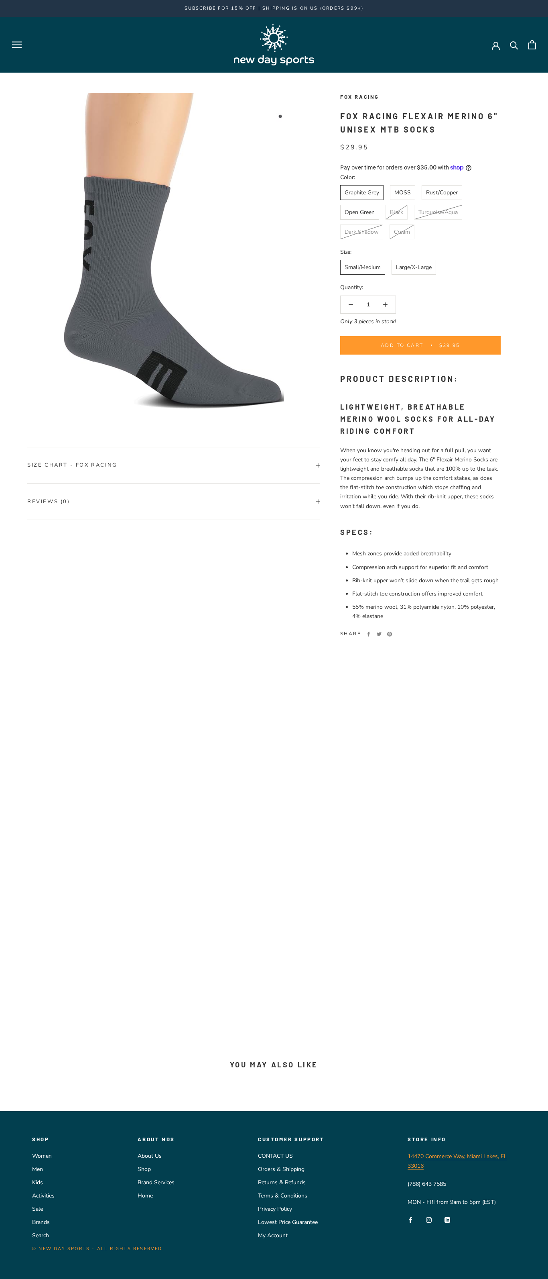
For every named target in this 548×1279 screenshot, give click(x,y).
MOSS (402, 192)
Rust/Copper (442, 192)
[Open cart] (532, 44)
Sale (37, 1209)
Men (37, 1169)
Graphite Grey (362, 192)
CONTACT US (275, 1156)
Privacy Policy (275, 1209)
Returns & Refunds (282, 1182)
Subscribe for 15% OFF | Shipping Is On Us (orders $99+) (274, 8)
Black (396, 212)
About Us (150, 1156)
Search (40, 1235)
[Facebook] (368, 634)
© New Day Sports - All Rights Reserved (97, 1249)
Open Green (360, 212)
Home (145, 1195)
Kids (37, 1182)
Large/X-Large (414, 267)
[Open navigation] (17, 44)
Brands (41, 1222)
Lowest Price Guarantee (288, 1222)
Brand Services (156, 1182)
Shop (144, 1169)
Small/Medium (363, 267)
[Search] (514, 45)
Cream (402, 232)
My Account (273, 1235)
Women (42, 1156)
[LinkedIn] (447, 1219)
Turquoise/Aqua (438, 212)
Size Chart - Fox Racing (72, 465)
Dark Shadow (362, 232)
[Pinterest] (389, 634)
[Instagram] (429, 1219)
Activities (43, 1195)
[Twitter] (379, 634)
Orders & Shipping (281, 1169)
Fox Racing (359, 97)
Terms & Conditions (282, 1195)
